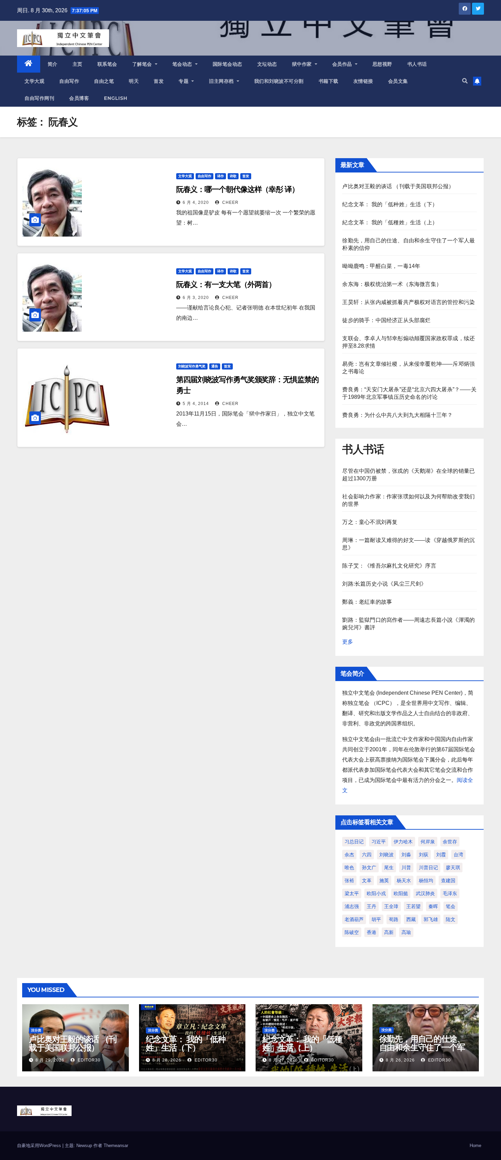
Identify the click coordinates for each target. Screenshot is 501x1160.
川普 (406, 867)
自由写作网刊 (39, 98)
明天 (134, 81)
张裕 (349, 880)
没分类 (36, 1030)
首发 (159, 81)
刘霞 (441, 854)
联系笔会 (107, 64)
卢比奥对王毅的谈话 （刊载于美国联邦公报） (398, 186)
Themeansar (116, 1145)
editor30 (88, 1060)
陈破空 (352, 932)
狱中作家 (303, 64)
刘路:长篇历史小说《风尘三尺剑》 (384, 584)
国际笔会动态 (227, 64)
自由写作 (69, 81)
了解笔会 (143, 64)
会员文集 (398, 81)
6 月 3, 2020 (196, 297)
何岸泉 (428, 841)
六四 (366, 854)
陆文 (450, 919)
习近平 (378, 841)
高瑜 (406, 932)
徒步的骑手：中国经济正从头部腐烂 (386, 320)
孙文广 (369, 867)
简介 (53, 64)
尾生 (389, 867)
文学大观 (34, 81)
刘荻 (423, 854)
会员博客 (79, 98)
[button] (465, 81)
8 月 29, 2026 (49, 1060)
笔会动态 (183, 64)
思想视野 (382, 64)
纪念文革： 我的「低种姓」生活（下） (390, 204)
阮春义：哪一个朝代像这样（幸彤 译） (237, 189)
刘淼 (406, 854)
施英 (384, 880)
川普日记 (428, 867)
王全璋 (391, 906)
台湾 (458, 854)
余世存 (450, 841)
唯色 (349, 867)
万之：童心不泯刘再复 (369, 522)
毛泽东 (450, 893)
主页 (77, 64)
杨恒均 (426, 880)
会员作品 (343, 64)
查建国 (448, 880)
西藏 (411, 919)
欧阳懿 (401, 893)
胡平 (376, 919)
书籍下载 (328, 81)
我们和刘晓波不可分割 (279, 81)
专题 (184, 81)
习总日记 (354, 841)
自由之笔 (104, 81)
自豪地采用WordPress (39, 1145)
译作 (220, 176)
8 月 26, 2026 (400, 1060)
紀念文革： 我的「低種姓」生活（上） (390, 222)
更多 (347, 642)
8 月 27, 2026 (283, 1060)
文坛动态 (267, 64)
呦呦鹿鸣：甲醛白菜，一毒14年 (381, 266)
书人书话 (417, 64)
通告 (214, 366)
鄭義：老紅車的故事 (367, 602)
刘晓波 (386, 854)
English (115, 98)
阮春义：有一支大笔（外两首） (226, 284)
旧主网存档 (222, 81)
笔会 (450, 906)
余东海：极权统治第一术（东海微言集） (392, 284)
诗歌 (233, 176)
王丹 (371, 906)
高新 (389, 932)
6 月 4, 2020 (196, 202)
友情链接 (363, 81)
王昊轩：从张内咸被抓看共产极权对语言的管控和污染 (408, 302)
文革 (366, 880)
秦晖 (433, 906)
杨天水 (404, 880)
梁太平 (352, 893)
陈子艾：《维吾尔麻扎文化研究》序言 (389, 566)
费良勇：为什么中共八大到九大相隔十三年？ (397, 415)
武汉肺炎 (425, 893)
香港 (371, 932)
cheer (230, 202)
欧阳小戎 (376, 893)
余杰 (349, 854)
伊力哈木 (403, 841)
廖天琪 (453, 867)
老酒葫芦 (354, 919)
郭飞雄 (431, 919)
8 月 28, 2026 (166, 1060)
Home (475, 1145)
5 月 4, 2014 (196, 403)
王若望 (413, 906)
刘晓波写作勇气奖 (192, 366)
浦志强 (352, 906)
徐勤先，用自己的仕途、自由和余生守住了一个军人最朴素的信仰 (422, 1047)
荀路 (393, 919)
